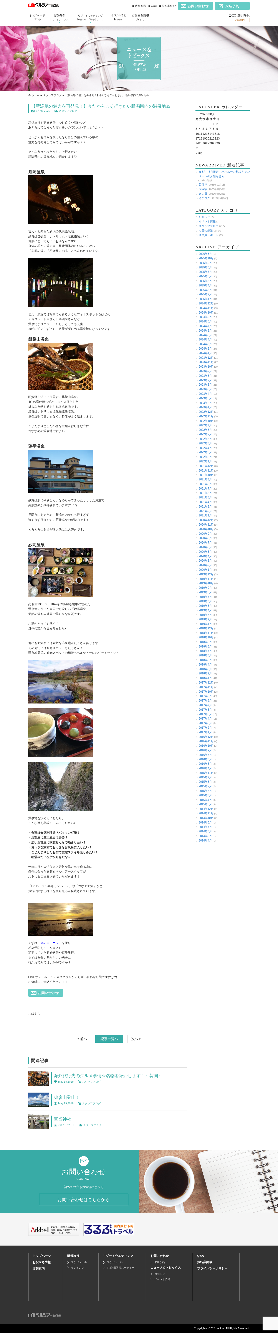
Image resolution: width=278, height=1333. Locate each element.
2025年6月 (205, 276)
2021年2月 (205, 511)
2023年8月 (205, 375)
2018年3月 (205, 669)
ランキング (77, 1267)
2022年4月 (205, 448)
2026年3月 (205, 253)
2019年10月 (206, 583)
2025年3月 (205, 290)
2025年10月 (206, 258)
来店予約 (159, 1262)
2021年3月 (205, 506)
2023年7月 (205, 380)
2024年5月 (205, 335)
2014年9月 (205, 822)
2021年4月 (205, 502)
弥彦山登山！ (67, 1097)
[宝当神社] (38, 1126)
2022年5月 (205, 443)
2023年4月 (205, 393)
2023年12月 (206, 357)
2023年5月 (205, 389)
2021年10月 (206, 475)
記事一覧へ (109, 1039)
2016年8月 (205, 754)
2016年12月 (206, 736)
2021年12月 (206, 466)
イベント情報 (207, 221)
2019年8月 (205, 592)
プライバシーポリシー (212, 1268)
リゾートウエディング (118, 1255)
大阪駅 (203, 189)
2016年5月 (205, 763)
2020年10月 (206, 529)
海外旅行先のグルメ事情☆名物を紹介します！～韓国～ (108, 1075)
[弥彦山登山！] (38, 1104)
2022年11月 (206, 416)
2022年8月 (205, 429)
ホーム (35, 95)
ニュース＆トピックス (166, 1267)
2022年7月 (205, 434)
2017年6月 (205, 709)
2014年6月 (205, 831)
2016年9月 (205, 750)
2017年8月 (205, 700)
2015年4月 (205, 800)
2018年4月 (205, 664)
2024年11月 (206, 308)
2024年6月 (205, 330)
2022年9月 (205, 425)
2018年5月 (205, 660)
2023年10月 (206, 366)
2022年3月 (205, 452)
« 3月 (199, 153)
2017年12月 (206, 682)
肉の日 (203, 193)
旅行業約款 (204, 1262)
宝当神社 (62, 1119)
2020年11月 (206, 524)
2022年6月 (205, 438)
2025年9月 (205, 263)
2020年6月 (205, 547)
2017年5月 (205, 714)
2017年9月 (205, 696)
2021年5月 (205, 497)
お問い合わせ (160, 1255)
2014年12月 (206, 808)
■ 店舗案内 (139, 6)
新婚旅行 (73, 1255)
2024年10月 (206, 312)
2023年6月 (205, 384)
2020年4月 (205, 556)
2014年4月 (205, 840)
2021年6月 (205, 493)
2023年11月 (206, 362)
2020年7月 (205, 542)
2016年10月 (206, 745)
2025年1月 (205, 299)
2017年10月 (206, 691)
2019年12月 (206, 574)
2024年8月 (205, 321)
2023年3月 (205, 398)
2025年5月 (205, 281)
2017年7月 (205, 705)
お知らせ (204, 217)
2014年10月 (206, 818)
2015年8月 (205, 781)
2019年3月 (205, 614)
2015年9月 (205, 777)
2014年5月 (205, 836)
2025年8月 (205, 267)
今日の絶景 (206, 230)
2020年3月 (205, 560)
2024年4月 (205, 339)
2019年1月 (205, 624)
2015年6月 (205, 790)
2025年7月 (205, 271)
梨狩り (203, 184)
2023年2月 (205, 402)
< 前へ (82, 1039)
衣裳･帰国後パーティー (120, 1267)
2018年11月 (206, 632)
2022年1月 (205, 461)
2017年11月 (206, 687)
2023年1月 (205, 407)
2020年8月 (205, 538)
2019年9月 (205, 587)
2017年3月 (205, 723)
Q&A (200, 1255)
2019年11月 (206, 578)
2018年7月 (205, 651)
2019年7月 (205, 596)
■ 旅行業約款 (167, 6)
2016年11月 (206, 741)
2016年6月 (205, 759)
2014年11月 (206, 813)
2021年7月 (205, 488)
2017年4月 (205, 718)
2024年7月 (205, 326)
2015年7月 (205, 786)
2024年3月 (205, 344)
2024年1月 (205, 353)
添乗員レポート (208, 235)
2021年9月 (205, 479)
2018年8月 (205, 646)
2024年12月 (206, 303)
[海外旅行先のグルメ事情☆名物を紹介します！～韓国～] (38, 1083)
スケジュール (79, 1262)
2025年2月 (205, 294)
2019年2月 (205, 619)
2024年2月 (205, 348)
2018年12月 (206, 628)
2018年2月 (205, 673)
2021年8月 (205, 484)
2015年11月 (206, 772)
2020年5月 (205, 551)
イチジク (204, 198)
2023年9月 (205, 371)
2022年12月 (206, 411)
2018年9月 (205, 642)
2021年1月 (205, 515)
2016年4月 (205, 768)
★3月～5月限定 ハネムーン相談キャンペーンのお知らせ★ (224, 174)
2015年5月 (205, 795)
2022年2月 (205, 457)
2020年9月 (205, 533)
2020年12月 (206, 520)
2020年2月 (205, 565)
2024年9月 (205, 317)
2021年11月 (206, 470)
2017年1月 (205, 732)
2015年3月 (205, 804)
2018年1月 (205, 678)
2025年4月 (205, 285)
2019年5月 (205, 605)
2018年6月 (205, 655)
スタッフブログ (52, 95)
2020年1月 (205, 569)
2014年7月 (205, 826)
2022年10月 (206, 420)
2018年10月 (206, 637)
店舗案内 (39, 1268)
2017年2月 (205, 727)
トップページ (42, 1255)
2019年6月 (205, 601)
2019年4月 (205, 610)
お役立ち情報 (42, 1262)
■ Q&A (152, 6)
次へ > (136, 1039)
